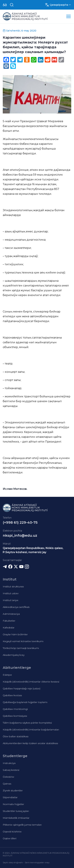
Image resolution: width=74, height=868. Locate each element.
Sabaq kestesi (11, 769)
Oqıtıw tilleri (9, 838)
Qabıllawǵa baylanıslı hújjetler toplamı (25, 702)
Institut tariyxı (10, 600)
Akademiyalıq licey (13, 654)
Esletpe (7, 674)
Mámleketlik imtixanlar (16, 817)
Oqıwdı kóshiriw (12, 831)
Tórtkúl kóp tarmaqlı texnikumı (21, 648)
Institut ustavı (10, 593)
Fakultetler (9, 620)
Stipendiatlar (10, 797)
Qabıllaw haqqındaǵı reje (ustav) (21, 688)
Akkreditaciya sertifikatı (16, 607)
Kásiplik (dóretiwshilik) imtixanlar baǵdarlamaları (31, 729)
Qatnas (7, 783)
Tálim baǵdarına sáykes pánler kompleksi (27, 722)
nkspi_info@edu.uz (20, 535)
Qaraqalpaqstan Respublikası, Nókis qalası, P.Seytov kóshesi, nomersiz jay (33, 550)
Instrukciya (9, 763)
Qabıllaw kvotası (12, 695)
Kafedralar (8, 627)
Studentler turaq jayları (16, 811)
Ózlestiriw (8, 776)
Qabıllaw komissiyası (15, 715)
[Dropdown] (5, 5)
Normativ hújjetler (13, 804)
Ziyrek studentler (13, 790)
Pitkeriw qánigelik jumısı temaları (22, 824)
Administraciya (11, 613)
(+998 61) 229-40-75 (20, 522)
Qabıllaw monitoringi (15, 709)
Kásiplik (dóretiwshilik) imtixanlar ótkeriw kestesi (31, 681)
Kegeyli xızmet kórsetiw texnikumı (23, 641)
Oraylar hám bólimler (15, 634)
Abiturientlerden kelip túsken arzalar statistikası (30, 743)
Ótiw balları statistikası (15, 736)
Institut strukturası (13, 586)
